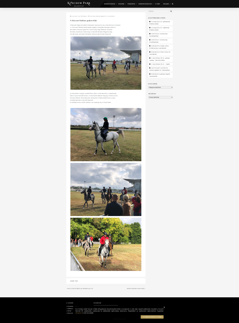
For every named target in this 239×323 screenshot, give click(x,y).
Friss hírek (92, 16)
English (166, 4)
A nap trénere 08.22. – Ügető (160, 64)
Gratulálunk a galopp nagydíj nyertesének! (159, 75)
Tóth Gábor (83, 16)
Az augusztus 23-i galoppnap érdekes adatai (159, 23)
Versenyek (131, 4)
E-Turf (157, 4)
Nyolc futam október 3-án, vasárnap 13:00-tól (80, 288)
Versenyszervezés (145, 4)
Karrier (69, 311)
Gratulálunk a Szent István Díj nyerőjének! (159, 53)
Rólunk (121, 4)
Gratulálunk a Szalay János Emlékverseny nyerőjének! (159, 47)
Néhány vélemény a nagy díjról (136, 288)
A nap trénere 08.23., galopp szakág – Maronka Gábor (159, 59)
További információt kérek (152, 317)
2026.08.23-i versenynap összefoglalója (158, 35)
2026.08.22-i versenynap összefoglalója (158, 41)
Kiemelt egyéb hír (101, 16)
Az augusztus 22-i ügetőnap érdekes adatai (159, 29)
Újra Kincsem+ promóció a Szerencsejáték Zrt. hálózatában (159, 69)
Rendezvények (109, 4)
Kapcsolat (70, 313)
